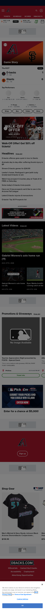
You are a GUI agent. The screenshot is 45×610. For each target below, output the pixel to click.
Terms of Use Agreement (23, 594)
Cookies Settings (22, 599)
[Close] (42, 584)
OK (22, 606)
